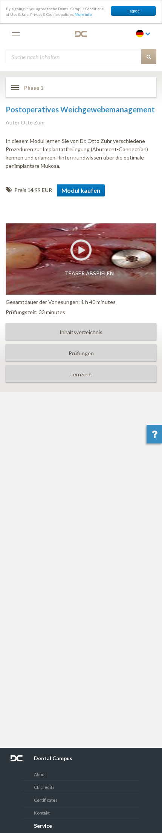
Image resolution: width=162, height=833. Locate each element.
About (40, 774)
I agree (133, 11)
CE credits (44, 787)
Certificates (46, 800)
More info (83, 14)
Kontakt (42, 813)
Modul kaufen (80, 190)
